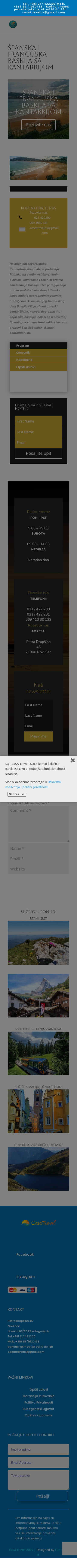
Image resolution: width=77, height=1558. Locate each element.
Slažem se (17, 794)
